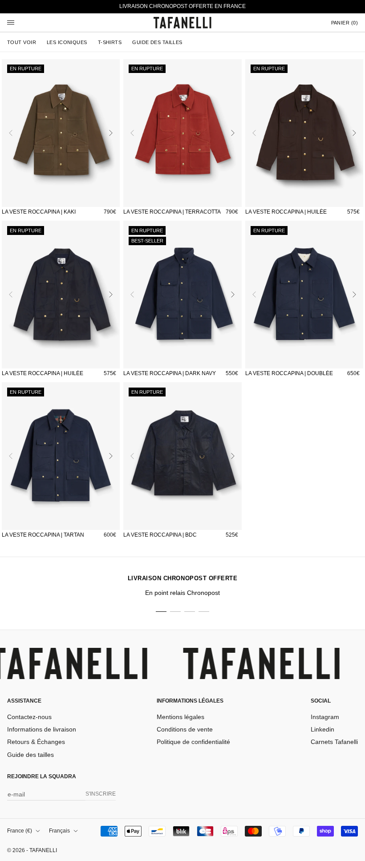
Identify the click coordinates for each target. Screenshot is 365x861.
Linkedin (322, 729)
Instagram (325, 716)
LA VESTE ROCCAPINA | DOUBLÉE (289, 373)
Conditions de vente (185, 729)
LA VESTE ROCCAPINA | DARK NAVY (169, 373)
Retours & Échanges (36, 741)
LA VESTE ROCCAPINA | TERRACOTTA (172, 212)
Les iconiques (67, 42)
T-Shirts (110, 42)
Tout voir (21, 42)
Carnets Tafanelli (334, 741)
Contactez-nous (29, 716)
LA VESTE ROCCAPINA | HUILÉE (286, 212)
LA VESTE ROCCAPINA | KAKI (39, 212)
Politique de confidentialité (193, 741)
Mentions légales (180, 716)
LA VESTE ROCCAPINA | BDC (160, 535)
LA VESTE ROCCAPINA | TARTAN (43, 535)
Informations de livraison (41, 729)
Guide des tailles (157, 42)
